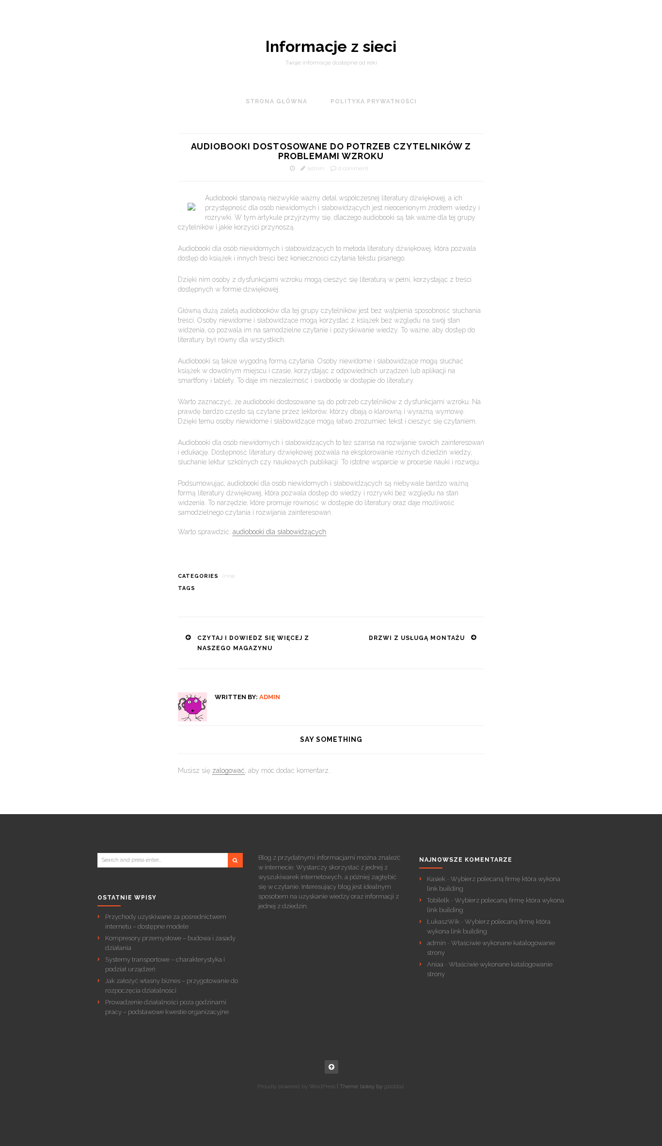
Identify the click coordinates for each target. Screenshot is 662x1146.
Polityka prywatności (374, 101)
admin (316, 168)
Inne (228, 576)
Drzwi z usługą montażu (417, 638)
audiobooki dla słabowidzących (279, 532)
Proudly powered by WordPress (296, 1086)
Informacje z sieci (331, 46)
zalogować (228, 770)
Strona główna (276, 101)
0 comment (353, 168)
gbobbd (394, 1086)
